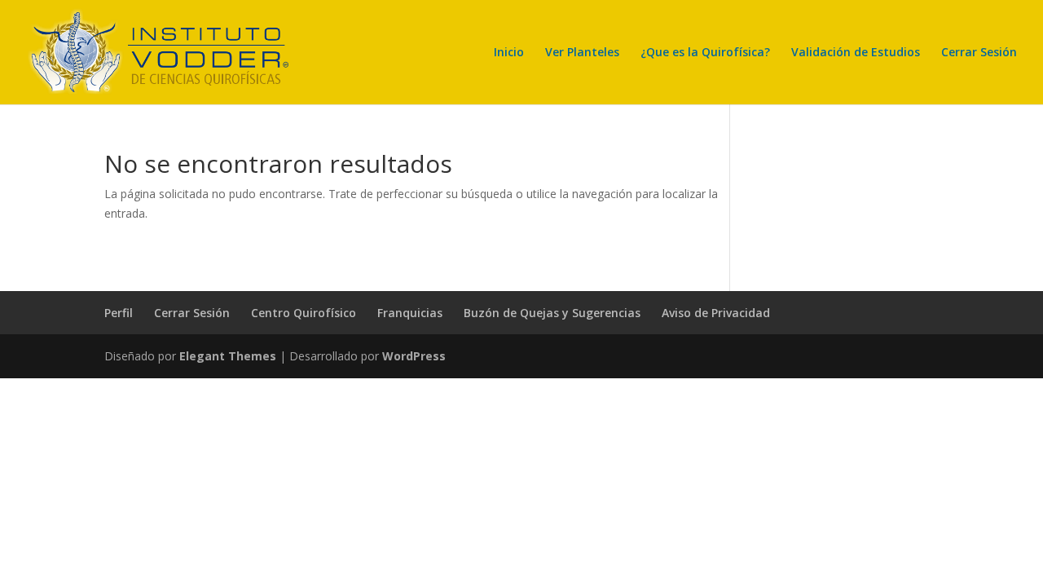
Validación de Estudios (855, 53)
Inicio (509, 53)
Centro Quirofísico (303, 312)
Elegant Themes (227, 356)
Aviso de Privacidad (716, 312)
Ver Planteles (582, 53)
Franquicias (409, 312)
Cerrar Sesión (979, 53)
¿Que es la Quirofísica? (705, 53)
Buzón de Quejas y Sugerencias (552, 312)
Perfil (118, 312)
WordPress (414, 356)
